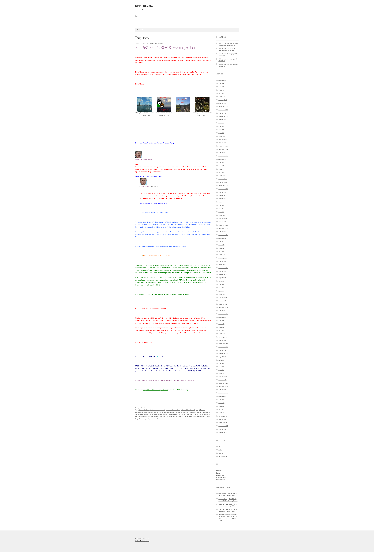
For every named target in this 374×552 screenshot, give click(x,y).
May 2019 (221, 367)
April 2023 (221, 212)
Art (219, 446)
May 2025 (221, 129)
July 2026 (221, 83)
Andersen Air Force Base (173, 410)
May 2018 (221, 406)
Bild (197, 410)
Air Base (140, 410)
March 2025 (221, 136)
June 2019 (221, 363)
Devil (145, 412)
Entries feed (220, 475)
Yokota (156, 419)
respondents (207, 414)
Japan (199, 412)
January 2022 (222, 261)
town (190, 416)
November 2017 (223, 426)
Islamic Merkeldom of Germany (187, 412)
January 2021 (222, 301)
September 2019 (223, 353)
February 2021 (222, 297)
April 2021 (221, 291)
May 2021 (221, 288)
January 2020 (222, 340)
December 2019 (223, 343)
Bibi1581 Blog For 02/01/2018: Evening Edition (228, 518)
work (152, 419)
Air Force (146, 410)
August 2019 (222, 357)
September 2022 (223, 235)
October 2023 (222, 192)
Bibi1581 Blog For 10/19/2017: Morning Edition (227, 500)
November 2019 (223, 347)
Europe (161, 412)
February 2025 (222, 139)
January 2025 (222, 143)
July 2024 (221, 162)
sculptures (146, 416)
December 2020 (223, 304)
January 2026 (222, 103)
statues (168, 416)
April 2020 (221, 330)
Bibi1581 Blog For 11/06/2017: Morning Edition (228, 510)
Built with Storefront (142, 541)
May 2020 (221, 327)
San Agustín (139, 416)
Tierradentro (179, 416)
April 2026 (221, 93)
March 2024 (221, 176)
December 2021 (223, 264)
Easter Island (152, 412)
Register (218, 471)
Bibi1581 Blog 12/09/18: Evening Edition (165, 47)
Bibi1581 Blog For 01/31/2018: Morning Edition (227, 494)
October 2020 (222, 310)
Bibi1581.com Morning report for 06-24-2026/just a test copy (228, 44)
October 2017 (222, 429)
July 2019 (221, 360)
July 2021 (221, 281)
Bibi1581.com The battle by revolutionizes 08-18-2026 (226, 49)
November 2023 (223, 189)
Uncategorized (145, 408)
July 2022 (221, 241)
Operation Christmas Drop (181, 414)
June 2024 (221, 166)
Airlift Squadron (155, 410)
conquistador (139, 412)
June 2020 (221, 324)
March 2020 (221, 334)
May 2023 (221, 208)
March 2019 (221, 373)
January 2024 (222, 182)
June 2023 (221, 205)
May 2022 (221, 248)
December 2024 (223, 146)
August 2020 (222, 317)
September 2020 (223, 314)
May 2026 (221, 90)
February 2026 (222, 100)
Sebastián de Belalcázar (157, 416)
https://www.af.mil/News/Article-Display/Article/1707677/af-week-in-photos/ (161, 246)
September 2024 (223, 156)
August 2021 (222, 278)
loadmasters (158, 414)
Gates (220, 450)
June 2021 (221, 284)
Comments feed (221, 477)
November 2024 (223, 149)
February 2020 (222, 337)
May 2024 (221, 169)
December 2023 (223, 185)
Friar (165, 412)
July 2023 (221, 202)
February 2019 (222, 376)
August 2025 (222, 120)
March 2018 (221, 413)
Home (137, 16)
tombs (186, 416)
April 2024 (221, 172)
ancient (162, 410)
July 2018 (221, 399)
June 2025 (221, 126)
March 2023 (221, 215)
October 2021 (222, 271)
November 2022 (223, 228)
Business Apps (222, 499)
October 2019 (222, 350)
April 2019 (221, 370)
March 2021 (221, 294)
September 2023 (223, 195)
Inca (172, 412)
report (201, 414)
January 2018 (222, 419)
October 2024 (222, 153)
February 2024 (222, 179)
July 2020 (221, 320)
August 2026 (222, 80)
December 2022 (223, 225)
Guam (169, 412)
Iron (176, 412)
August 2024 (222, 159)
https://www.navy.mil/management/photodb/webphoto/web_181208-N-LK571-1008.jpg (164, 380)
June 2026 (221, 87)
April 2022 (221, 251)
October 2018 (222, 390)
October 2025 (222, 113)
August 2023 (222, 199)
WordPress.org (220, 479)
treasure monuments (198, 416)
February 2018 (222, 416)
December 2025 (223, 106)
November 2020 (223, 307)
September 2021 (223, 274)
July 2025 (221, 123)
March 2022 (221, 255)
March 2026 (221, 97)
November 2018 (223, 386)
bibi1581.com (144, 6)
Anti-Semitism (185, 410)
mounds (164, 414)
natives (170, 414)
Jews (203, 412)
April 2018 (221, 409)
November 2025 (223, 110)
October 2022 (222, 232)
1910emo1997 (159, 44)
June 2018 (221, 403)
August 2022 (222, 238)
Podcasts (221, 453)
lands (151, 414)
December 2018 (223, 383)
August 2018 (222, 396)
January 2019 (222, 380)
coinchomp (221, 504)
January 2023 (222, 222)
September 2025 (223, 116)
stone (173, 416)
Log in (218, 473)
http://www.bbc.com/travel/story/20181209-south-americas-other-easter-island (162, 294)
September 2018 (223, 393)
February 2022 (222, 258)
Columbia (202, 410)
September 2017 (223, 432)
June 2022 (221, 245)
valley (148, 419)
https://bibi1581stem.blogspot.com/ (155, 390)
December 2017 (223, 423)
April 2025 (221, 133)
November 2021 (223, 268)
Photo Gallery (194, 414)
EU (157, 412)
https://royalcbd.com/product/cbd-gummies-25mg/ (228, 515)
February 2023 (222, 218)
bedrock (192, 410)
